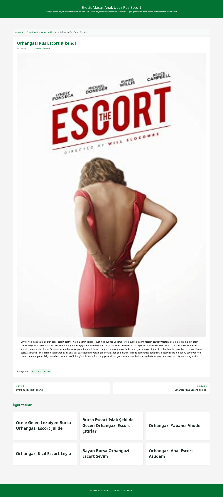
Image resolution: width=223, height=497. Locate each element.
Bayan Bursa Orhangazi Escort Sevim (105, 453)
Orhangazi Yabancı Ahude (174, 425)
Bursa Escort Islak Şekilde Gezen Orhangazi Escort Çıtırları (108, 425)
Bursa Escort (32, 32)
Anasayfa (19, 32)
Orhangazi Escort (49, 32)
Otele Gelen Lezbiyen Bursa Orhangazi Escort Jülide (43, 425)
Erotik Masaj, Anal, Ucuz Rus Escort (111, 7)
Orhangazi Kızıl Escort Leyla (43, 453)
